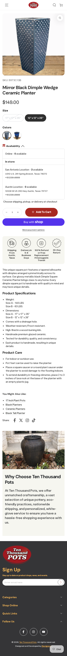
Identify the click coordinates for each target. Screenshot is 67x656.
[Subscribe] (61, 582)
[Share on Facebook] (15, 420)
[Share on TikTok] (34, 420)
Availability (13, 146)
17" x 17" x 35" (13, 117)
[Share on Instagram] (27, 420)
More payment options (33, 230)
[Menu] (6, 5)
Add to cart (43, 212)
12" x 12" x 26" (35, 117)
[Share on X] (21, 420)
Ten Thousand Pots (28, 642)
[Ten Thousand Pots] (17, 563)
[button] (54, 5)
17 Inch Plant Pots (15, 400)
